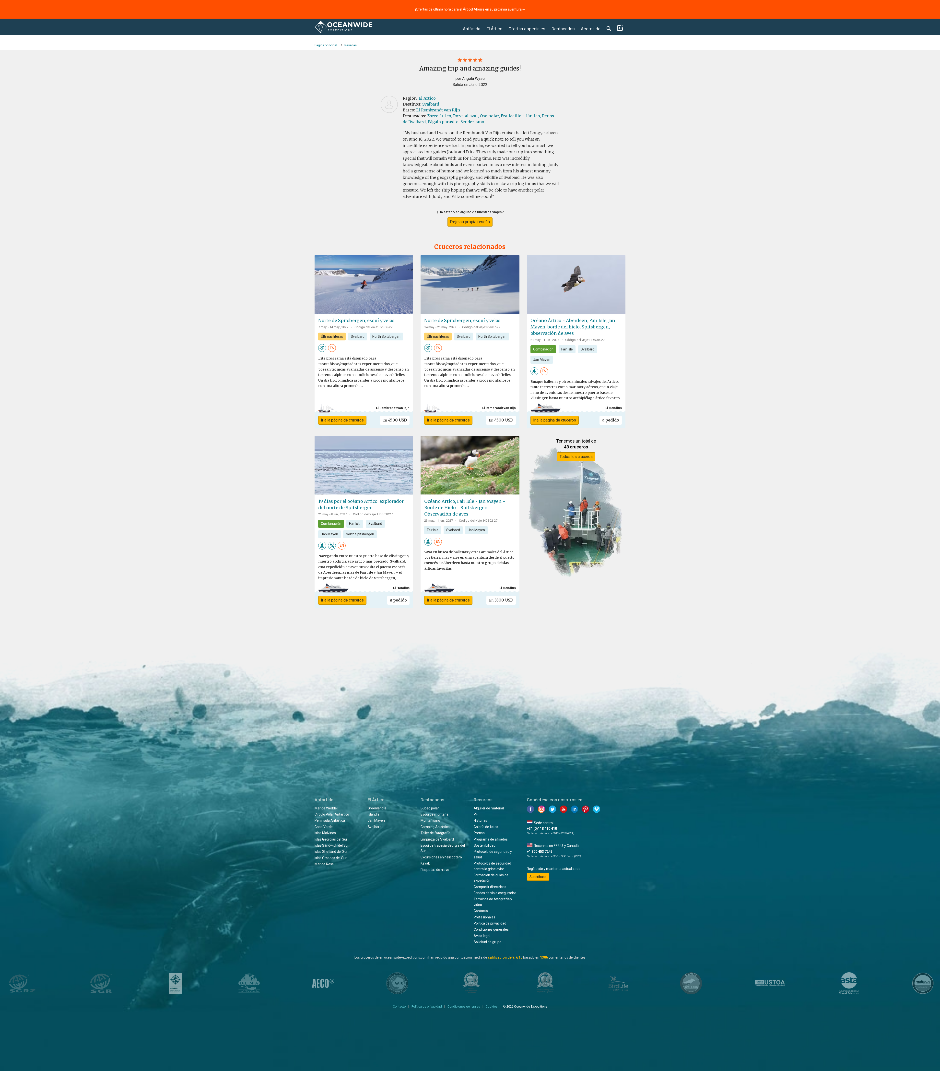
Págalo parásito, (443, 121)
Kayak (425, 863)
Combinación (543, 349)
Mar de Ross (324, 864)
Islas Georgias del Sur (331, 839)
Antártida (471, 28)
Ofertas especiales (526, 28)
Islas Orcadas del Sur (331, 858)
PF (476, 814)
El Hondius (613, 408)
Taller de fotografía (435, 833)
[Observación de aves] (534, 371)
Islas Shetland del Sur (331, 852)
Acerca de (590, 28)
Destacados (563, 28)
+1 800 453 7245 (539, 852)
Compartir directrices (490, 887)
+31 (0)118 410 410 (542, 828)
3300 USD (501, 600)
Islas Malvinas (325, 833)
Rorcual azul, (466, 115)
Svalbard (430, 104)
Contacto (481, 911)
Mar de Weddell (326, 808)
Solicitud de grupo (487, 942)
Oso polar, (490, 115)
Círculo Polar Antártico (332, 814)
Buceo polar (430, 808)
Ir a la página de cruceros (342, 420)
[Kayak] (332, 545)
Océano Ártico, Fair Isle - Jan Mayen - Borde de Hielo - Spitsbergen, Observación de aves (464, 507)
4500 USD (395, 420)
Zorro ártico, (439, 115)
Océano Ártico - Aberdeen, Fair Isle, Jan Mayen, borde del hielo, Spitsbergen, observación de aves (572, 327)
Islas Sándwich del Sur (332, 845)
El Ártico (494, 28)
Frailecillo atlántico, (521, 115)
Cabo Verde (324, 827)
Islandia (373, 814)
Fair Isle (567, 349)
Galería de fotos (486, 827)
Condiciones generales (491, 929)
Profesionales (484, 917)
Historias (480, 820)
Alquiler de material (489, 808)
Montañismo (430, 820)
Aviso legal (482, 936)
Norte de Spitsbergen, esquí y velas (356, 320)
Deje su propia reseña (470, 221)
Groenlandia (377, 808)
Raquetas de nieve (435, 870)
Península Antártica (330, 820)
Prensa (479, 833)
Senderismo (472, 121)
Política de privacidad (490, 923)
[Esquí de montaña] (322, 348)
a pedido (610, 420)
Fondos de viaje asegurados (495, 893)
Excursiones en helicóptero (441, 857)
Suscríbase (538, 877)
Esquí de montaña (434, 814)
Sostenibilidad (484, 845)
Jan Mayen (541, 359)
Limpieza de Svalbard (437, 839)
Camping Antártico (435, 827)
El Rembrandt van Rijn (438, 110)
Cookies (491, 1006)
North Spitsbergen (386, 336)
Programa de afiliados (491, 839)
